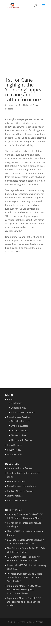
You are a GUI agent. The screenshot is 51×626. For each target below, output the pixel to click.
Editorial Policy (18, 407)
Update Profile (14, 454)
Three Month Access (21, 440)
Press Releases (14, 444)
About (10, 399)
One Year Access (19, 430)
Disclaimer (16, 402)
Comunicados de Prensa (19, 468)
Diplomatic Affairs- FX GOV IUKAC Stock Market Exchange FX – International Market (24, 589)
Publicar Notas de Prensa (20, 491)
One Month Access (20, 421)
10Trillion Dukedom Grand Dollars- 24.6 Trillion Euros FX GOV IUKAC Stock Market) (25, 577)
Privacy (39, 621)
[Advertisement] (25, 43)
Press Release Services (18, 417)
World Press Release (17, 500)
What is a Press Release (23, 412)
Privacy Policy (14, 449)
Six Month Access (20, 435)
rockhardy (12, 105)
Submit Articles (15, 495)
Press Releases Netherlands (21, 486)
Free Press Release (16, 481)
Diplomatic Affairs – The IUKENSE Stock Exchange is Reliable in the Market (24, 602)
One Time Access (19, 425)
